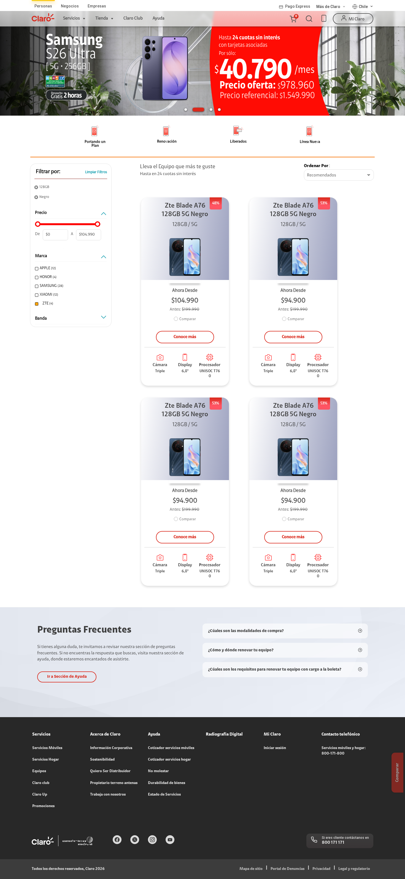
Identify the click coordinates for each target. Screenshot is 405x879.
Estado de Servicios (164, 795)
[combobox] (339, 175)
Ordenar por (316, 166)
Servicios (71, 18)
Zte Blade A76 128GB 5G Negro (185, 210)
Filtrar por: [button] (48, 172)
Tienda (101, 18)
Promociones (43, 806)
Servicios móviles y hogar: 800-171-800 (344, 751)
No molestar (158, 771)
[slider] (37, 224)
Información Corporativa (111, 748)
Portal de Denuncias (287, 869)
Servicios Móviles (47, 748)
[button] (293, 18)
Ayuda (158, 18)
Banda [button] (41, 318)
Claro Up (39, 795)
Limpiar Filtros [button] (96, 172)
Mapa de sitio (251, 869)
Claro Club (133, 18)
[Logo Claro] (43, 17)
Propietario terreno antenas (113, 783)
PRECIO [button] (41, 213)
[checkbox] (70, 268)
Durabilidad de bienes (166, 783)
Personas (43, 6)
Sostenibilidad (102, 760)
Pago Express (297, 6)
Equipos (39, 771)
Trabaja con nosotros (108, 795)
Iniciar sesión (275, 748)
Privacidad (321, 869)
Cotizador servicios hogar (169, 760)
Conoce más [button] (185, 337)
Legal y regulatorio (354, 869)
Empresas (97, 6)
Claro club (40, 783)
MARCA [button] (41, 256)
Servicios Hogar (45, 760)
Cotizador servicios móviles (171, 748)
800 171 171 (333, 842)
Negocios (70, 6)
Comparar (187, 319)
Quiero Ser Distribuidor (110, 771)
